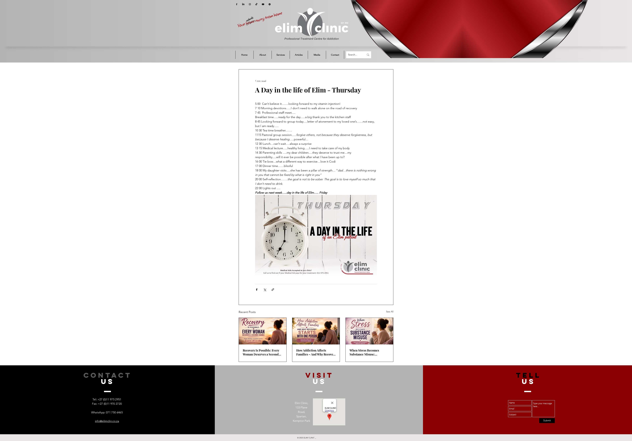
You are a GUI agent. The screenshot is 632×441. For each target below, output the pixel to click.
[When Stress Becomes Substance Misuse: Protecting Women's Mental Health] (369, 331)
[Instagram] (250, 4)
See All (389, 311)
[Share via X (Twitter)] (264, 289)
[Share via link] (272, 289)
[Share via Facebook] (256, 289)
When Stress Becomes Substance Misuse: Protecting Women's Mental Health (368, 352)
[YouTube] (263, 4)
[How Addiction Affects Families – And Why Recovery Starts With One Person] (316, 331)
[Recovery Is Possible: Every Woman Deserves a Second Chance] (262, 331)
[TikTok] (256, 4)
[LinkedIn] (243, 4)
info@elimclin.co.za (107, 421)
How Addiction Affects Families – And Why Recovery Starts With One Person (316, 352)
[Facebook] (236, 4)
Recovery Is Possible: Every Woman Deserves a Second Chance (261, 352)
